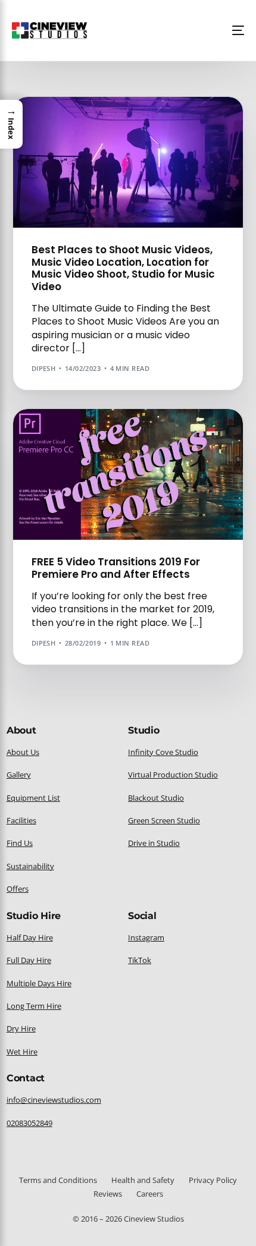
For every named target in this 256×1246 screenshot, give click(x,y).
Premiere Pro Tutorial (160, 434)
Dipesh (44, 368)
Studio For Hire (64, 131)
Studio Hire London (136, 131)
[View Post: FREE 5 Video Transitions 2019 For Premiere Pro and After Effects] (128, 474)
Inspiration (140, 122)
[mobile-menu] (234, 30)
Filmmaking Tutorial (74, 122)
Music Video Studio (201, 122)
